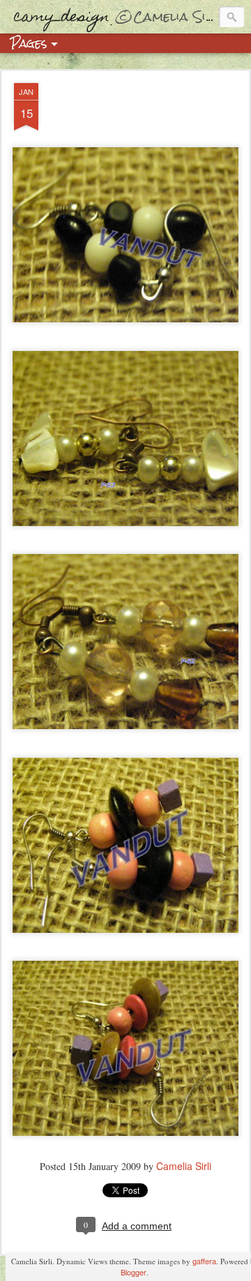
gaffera (204, 1260)
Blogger (133, 1272)
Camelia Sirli (183, 1166)
